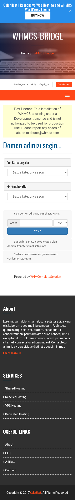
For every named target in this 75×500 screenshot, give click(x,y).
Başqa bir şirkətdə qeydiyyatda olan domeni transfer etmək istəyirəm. (32, 244)
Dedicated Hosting (17, 414)
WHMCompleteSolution (45, 276)
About (9, 444)
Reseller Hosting (15, 397)
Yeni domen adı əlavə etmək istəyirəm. (37, 213)
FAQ (8, 453)
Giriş (33, 84)
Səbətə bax (63, 84)
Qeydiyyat (44, 84)
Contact (10, 470)
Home (25, 53)
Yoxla (37, 231)
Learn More (11, 353)
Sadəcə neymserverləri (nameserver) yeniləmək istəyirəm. (32, 256)
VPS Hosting (13, 405)
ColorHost (35, 492)
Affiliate (10, 461)
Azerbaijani (19, 84)
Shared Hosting (15, 388)
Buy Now (37, 15)
